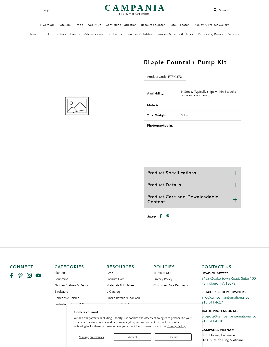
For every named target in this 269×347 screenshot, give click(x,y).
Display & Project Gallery (211, 25)
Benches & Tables (139, 34)
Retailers (64, 25)
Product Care (116, 279)
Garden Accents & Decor (175, 34)
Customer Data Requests (170, 285)
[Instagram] (29, 277)
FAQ (110, 273)
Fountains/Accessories (86, 34)
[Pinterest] (20, 277)
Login (46, 10)
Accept (132, 337)
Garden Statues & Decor (71, 285)
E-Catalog (47, 25)
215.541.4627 (212, 302)
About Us (94, 25)
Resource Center (153, 25)
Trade (79, 25)
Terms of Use (162, 273)
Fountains (61, 279)
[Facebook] (11, 277)
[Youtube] (38, 277)
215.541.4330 (212, 321)
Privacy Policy (176, 326)
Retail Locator (179, 25)
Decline (173, 337)
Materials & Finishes (120, 285)
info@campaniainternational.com (226, 297)
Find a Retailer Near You (123, 298)
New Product (39, 34)
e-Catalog (113, 292)
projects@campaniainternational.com (230, 316)
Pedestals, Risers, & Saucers (218, 34)
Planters (60, 34)
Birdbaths (115, 34)
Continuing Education (121, 25)
